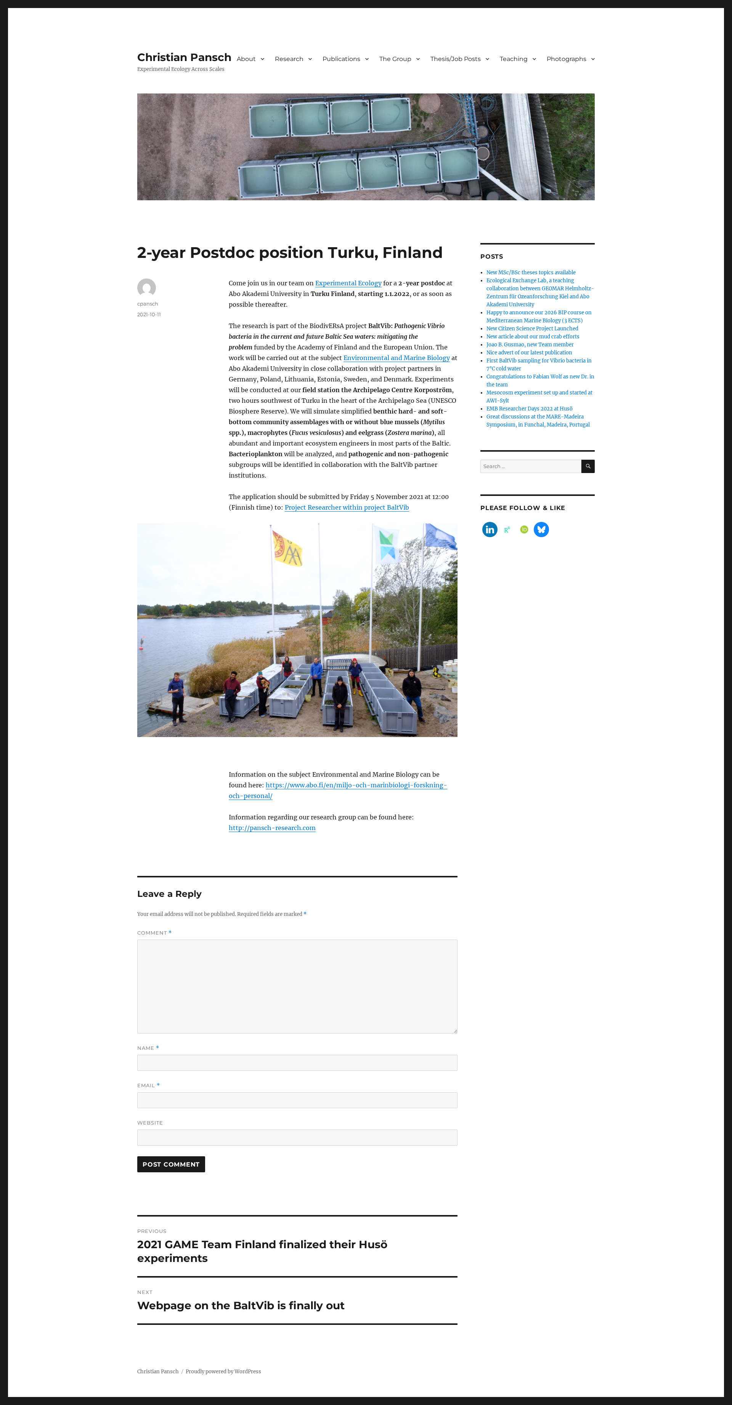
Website (150, 1123)
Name (148, 1048)
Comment (154, 933)
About (246, 59)
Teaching (514, 59)
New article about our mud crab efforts (533, 336)
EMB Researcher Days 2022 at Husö (529, 409)
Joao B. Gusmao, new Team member (530, 344)
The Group (395, 59)
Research (289, 59)
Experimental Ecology (348, 283)
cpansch (147, 304)
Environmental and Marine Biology (397, 358)
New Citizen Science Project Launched (532, 328)
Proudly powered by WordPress (223, 1371)
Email (148, 1085)
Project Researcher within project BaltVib (347, 507)
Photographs (566, 59)
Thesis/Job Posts (455, 59)
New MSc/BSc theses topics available (531, 272)
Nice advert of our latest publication (529, 352)
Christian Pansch (184, 57)
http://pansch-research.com (272, 828)
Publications (341, 59)
